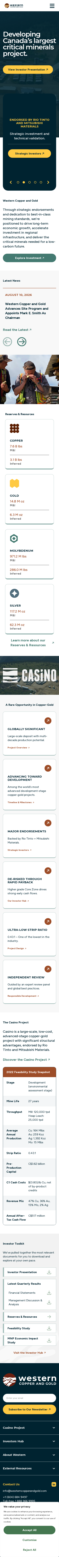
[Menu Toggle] (52, 6)
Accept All (29, 1530)
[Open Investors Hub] (54, 1441)
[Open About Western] (54, 1455)
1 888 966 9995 (25, 1501)
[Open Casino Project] (54, 1427)
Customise (29, 1540)
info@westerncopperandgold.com (25, 1491)
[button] (11, 182)
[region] (29, 1529)
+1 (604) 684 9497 (15, 1497)
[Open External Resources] (54, 1468)
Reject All (29, 1549)
